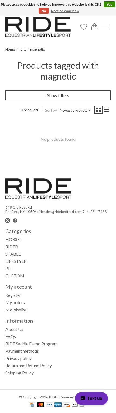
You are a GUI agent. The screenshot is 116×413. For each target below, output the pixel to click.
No (44, 11)
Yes (109, 4)
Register (13, 295)
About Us (14, 329)
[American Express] (58, 405)
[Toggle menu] (105, 27)
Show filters (58, 95)
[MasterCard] (40, 405)
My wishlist (16, 309)
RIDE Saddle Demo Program (31, 343)
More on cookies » (65, 11)
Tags (22, 49)
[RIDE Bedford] (38, 27)
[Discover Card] (66, 405)
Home (10, 49)
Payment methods (22, 350)
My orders (15, 302)
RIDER (11, 246)
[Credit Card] (32, 405)
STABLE (13, 253)
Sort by (51, 110)
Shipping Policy (19, 372)
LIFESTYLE (15, 261)
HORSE (12, 239)
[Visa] (49, 405)
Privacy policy (18, 358)
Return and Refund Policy (28, 365)
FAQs (10, 336)
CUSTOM (14, 275)
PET (9, 268)
